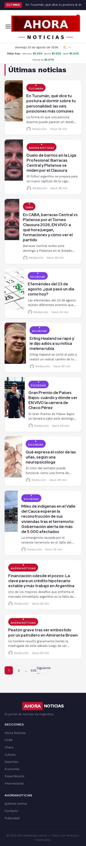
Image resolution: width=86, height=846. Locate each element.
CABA (29, 207)
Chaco (9, 747)
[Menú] (8, 26)
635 (33, 670)
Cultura (10, 754)
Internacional (14, 783)
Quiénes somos (16, 803)
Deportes (11, 761)
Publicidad (12, 818)
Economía (12, 769)
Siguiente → (43, 670)
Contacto (11, 811)
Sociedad (37, 276)
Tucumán (36, 88)
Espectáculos (14, 776)
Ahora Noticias (41, 148)
